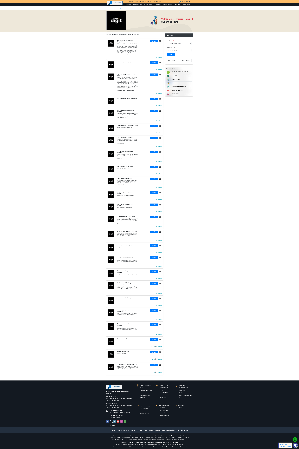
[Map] (125, 421)
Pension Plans (182, 392)
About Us (120, 430)
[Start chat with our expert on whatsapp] (295, 439)
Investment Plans (167, 4)
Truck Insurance (176, 79)
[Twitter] (111, 421)
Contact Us (143, 1)
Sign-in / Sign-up (185, 1)
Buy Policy (128, 4)
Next (171, 54)
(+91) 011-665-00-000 (155, 1)
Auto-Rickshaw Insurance (178, 76)
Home (113, 430)
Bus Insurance (175, 93)
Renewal (131, 1)
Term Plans (158, 4)
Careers (133, 430)
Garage (181, 410)
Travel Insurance (144, 400)
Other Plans (177, 4)
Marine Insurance (164, 410)
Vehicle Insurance (148, 4)
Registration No (171, 47)
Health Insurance (137, 4)
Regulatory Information (161, 430)
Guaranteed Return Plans (185, 395)
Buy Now (154, 41)
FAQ (178, 430)
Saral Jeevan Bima (144, 411)
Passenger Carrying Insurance (180, 71)
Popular (153, 346)
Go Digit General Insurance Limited (125, 8)
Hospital (181, 407)
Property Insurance (164, 415)
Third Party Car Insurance (146, 393)
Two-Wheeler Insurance (146, 390)
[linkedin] (114, 421)
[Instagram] (121, 421)
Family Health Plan (164, 390)
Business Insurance (164, 412)
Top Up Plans (163, 397)
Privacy (140, 430)
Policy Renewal (186, 60)
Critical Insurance (164, 392)
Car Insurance (143, 387)
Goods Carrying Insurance (179, 86)
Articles (173, 430)
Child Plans (182, 390)
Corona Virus (163, 395)
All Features (159, 57)
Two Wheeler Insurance (178, 83)
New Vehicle (171, 60)
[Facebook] (107, 421)
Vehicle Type (170, 40)
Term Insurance (144, 408)
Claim (136, 1)
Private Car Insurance (177, 90)
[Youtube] (118, 421)
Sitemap (127, 430)
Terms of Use (148, 430)
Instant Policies (186, 4)
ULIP (180, 397)
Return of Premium (144, 413)
